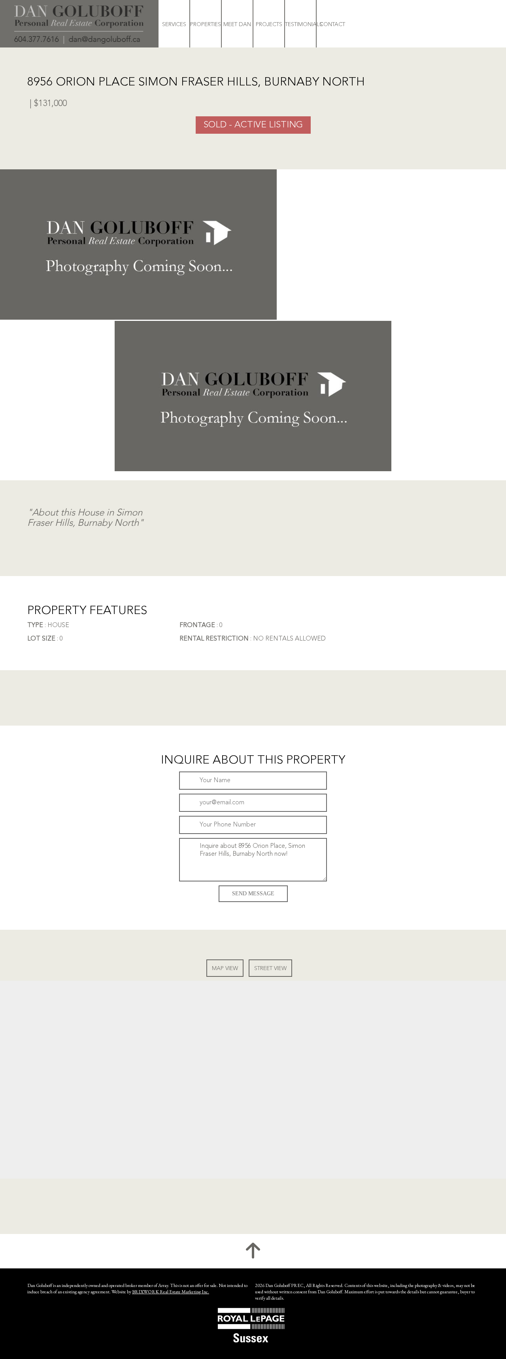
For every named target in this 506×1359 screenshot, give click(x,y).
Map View (225, 968)
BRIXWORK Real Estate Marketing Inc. (170, 1292)
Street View (270, 968)
